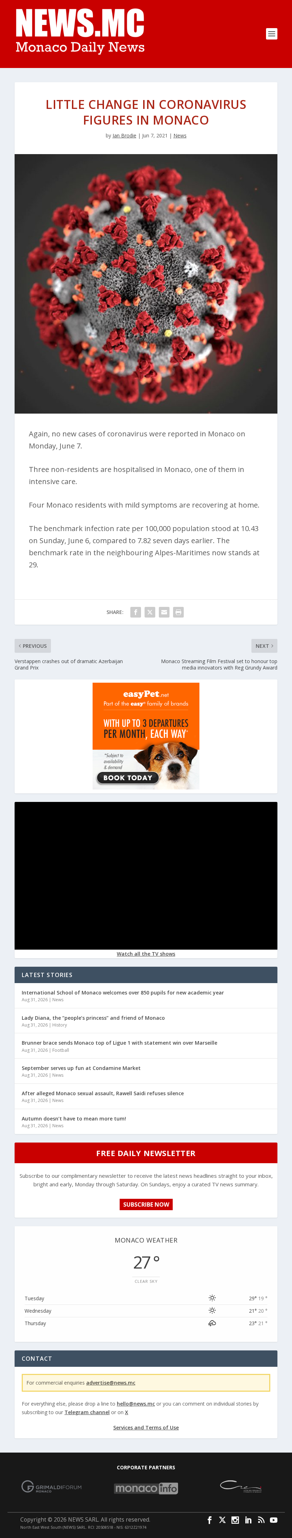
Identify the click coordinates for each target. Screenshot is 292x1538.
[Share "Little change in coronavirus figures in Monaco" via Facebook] (136, 612)
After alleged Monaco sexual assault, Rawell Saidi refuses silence (103, 1093)
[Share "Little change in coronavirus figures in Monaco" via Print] (178, 612)
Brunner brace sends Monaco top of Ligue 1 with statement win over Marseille (119, 1042)
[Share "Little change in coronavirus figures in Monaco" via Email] (164, 612)
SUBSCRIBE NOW (146, 1204)
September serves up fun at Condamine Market (81, 1068)
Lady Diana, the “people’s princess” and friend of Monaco (93, 1017)
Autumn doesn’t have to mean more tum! (74, 1118)
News (180, 135)
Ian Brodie (124, 135)
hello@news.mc (136, 1403)
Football (60, 1050)
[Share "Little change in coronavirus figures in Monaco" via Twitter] (150, 612)
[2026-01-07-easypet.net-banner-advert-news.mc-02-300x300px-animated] (146, 787)
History (59, 1025)
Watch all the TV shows (146, 953)
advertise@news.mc (110, 1382)
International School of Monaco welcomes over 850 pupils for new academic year (123, 992)
